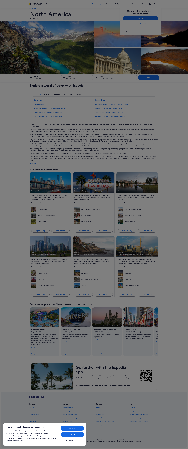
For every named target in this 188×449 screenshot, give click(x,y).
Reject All (72, 434)
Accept (72, 428)
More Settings (72, 440)
